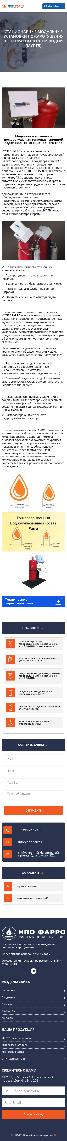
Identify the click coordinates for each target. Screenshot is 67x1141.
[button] (29, 6)
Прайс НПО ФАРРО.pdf (29, 886)
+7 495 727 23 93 (30, 830)
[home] (13, 6)
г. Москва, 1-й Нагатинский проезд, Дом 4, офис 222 (38, 854)
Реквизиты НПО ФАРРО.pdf (32, 898)
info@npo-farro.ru (53, 6)
